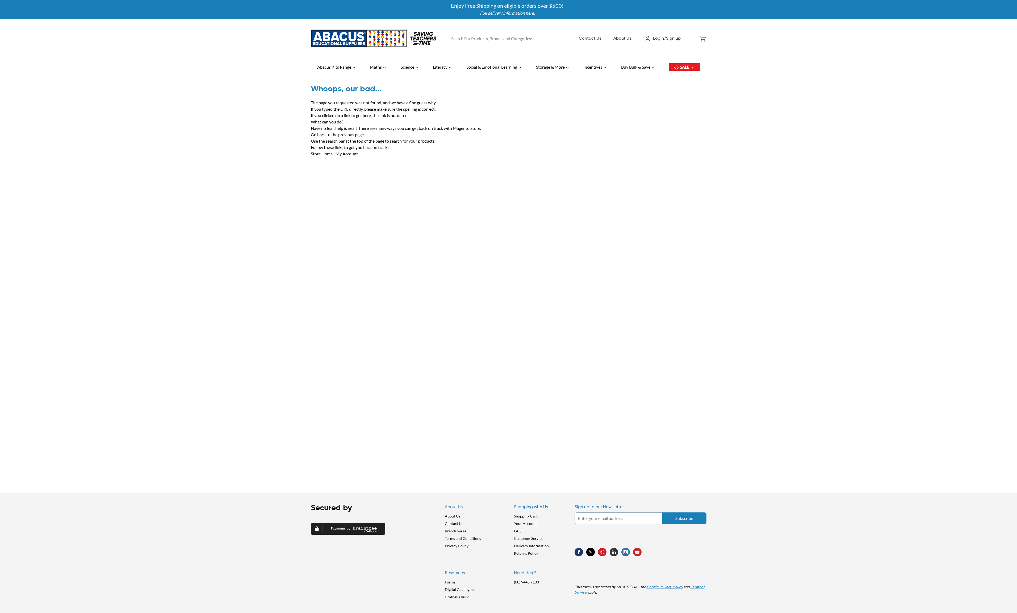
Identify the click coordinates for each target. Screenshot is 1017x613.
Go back (318, 134)
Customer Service (528, 538)
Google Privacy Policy (665, 587)
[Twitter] (590, 552)
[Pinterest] (602, 552)
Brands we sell (456, 531)
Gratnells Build (457, 597)
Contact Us (590, 38)
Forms (450, 582)
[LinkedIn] (614, 552)
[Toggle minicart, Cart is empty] (700, 38)
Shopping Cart (526, 516)
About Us (622, 38)
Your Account (525, 523)
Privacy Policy (456, 546)
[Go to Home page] (373, 38)
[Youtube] (637, 552)
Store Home (322, 153)
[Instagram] (625, 552)
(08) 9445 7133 (526, 582)
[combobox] (508, 38)
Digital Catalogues (460, 589)
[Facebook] (579, 552)
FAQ (517, 531)
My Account (347, 153)
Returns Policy (526, 553)
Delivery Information (531, 546)
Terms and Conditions (463, 538)
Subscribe (684, 518)
